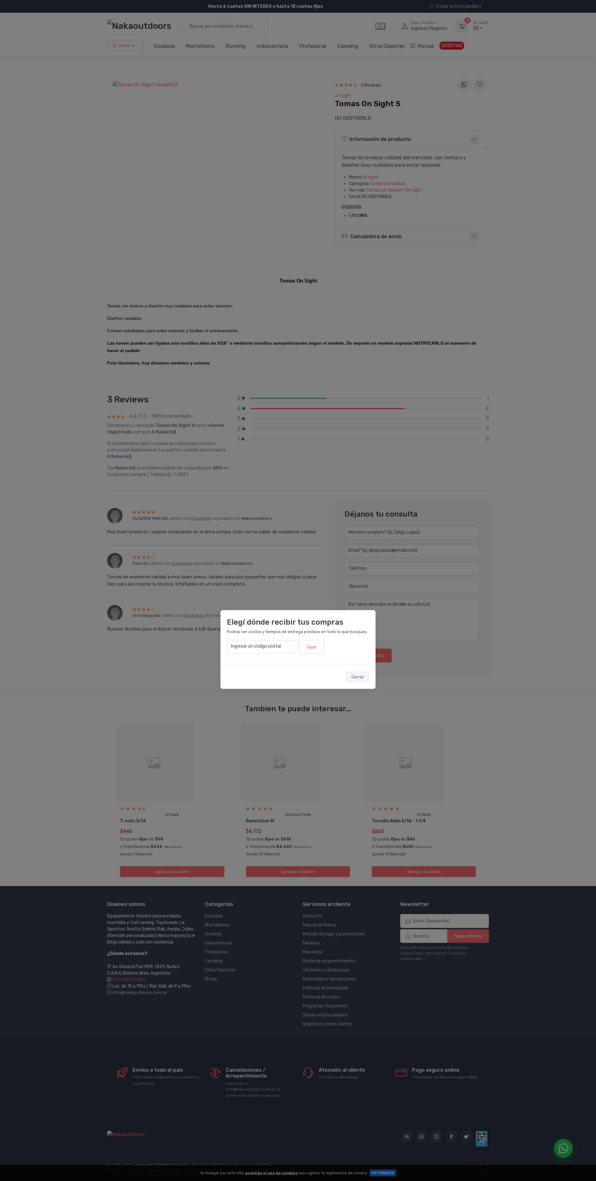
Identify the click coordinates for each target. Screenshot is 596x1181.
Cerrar (357, 677)
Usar (311, 647)
